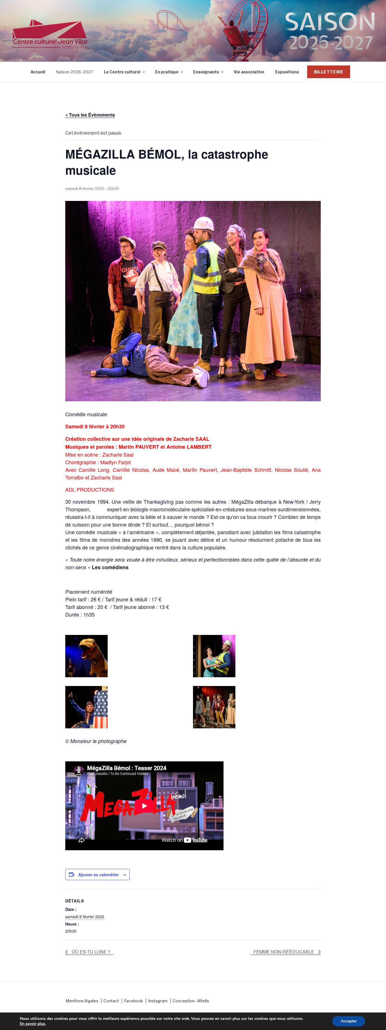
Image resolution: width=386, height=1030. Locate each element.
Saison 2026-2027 (74, 71)
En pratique (167, 71)
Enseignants (206, 71)
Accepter (349, 1021)
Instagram (158, 1000)
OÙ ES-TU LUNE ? (90, 951)
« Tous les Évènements (90, 114)
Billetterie (329, 71)
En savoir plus (32, 1023)
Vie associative (249, 71)
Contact (111, 1000)
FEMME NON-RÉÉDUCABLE (284, 951)
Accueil (38, 71)
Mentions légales (82, 1000)
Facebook (133, 1000)
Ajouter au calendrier (98, 874)
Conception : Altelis (191, 1000)
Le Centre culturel (122, 71)
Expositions (287, 71)
